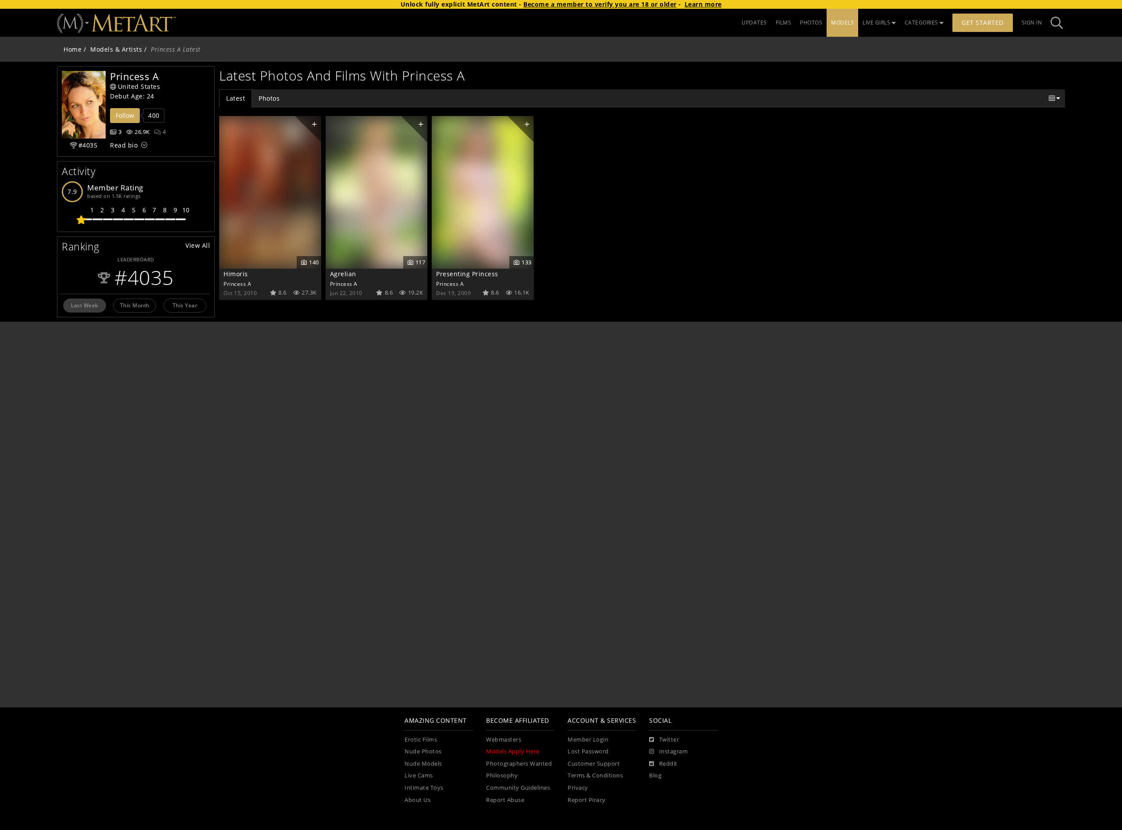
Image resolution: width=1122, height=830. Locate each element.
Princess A (237, 283)
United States (139, 86)
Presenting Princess (467, 274)
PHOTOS (811, 22)
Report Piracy (587, 800)
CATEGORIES (921, 22)
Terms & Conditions (595, 775)
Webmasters (503, 739)
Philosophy (502, 775)
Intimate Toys (424, 787)
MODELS (842, 22)
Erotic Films (421, 739)
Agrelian (343, 274)
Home (73, 49)
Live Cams (419, 775)
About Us (417, 800)
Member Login (588, 739)
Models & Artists (116, 49)
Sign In (1032, 22)
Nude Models (423, 763)
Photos (269, 98)
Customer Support (594, 763)
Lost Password (588, 751)
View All (197, 245)
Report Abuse (505, 800)
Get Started (983, 22)
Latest (235, 98)
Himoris (236, 274)
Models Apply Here (513, 751)
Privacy (578, 787)
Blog (655, 775)
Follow (125, 115)
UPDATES (754, 22)
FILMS (784, 22)
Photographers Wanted (519, 763)
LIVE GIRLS (876, 22)
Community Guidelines (518, 787)
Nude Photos (423, 751)
